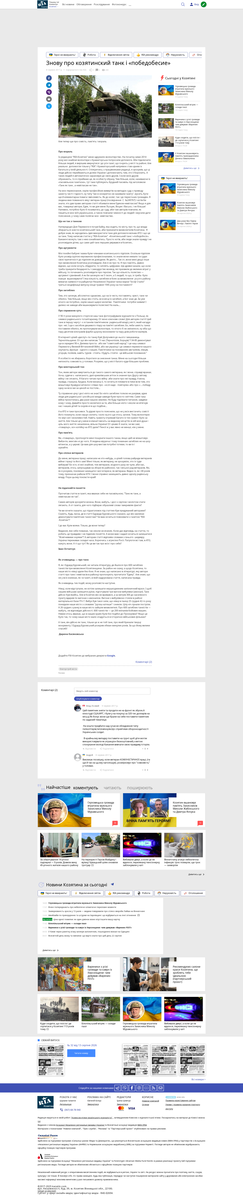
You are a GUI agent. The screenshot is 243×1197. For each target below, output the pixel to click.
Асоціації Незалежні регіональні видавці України (80, 1125)
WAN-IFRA (142, 1125)
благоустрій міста (68, 669)
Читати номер (81, 1053)
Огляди (145, 1104)
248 (105, 70)
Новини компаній (150, 1101)
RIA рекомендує (150, 54)
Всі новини (68, 4)
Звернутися (93, 1104)
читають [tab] (112, 788)
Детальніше (65, 1104)
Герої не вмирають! (64, 54)
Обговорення (84, 4)
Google (111, 655)
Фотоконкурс (119, 4)
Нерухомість (178, 54)
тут (39, 1121)
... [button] (130, 4)
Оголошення (204, 54)
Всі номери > (199, 1079)
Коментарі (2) (144, 661)
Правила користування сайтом (180, 1100)
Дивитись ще (192, 168)
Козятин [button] (53, 6)
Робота (92, 54)
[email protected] (47, 1191)
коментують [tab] (85, 788)
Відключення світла (118, 54)
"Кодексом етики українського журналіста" (92, 1117)
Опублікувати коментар (88, 698)
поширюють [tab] (140, 788)
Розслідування (102, 4)
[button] (112, 884)
